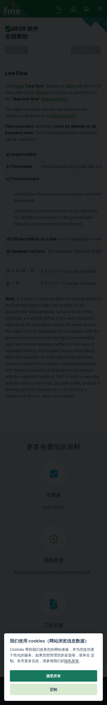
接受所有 (53, 676)
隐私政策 (71, 661)
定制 (53, 689)
